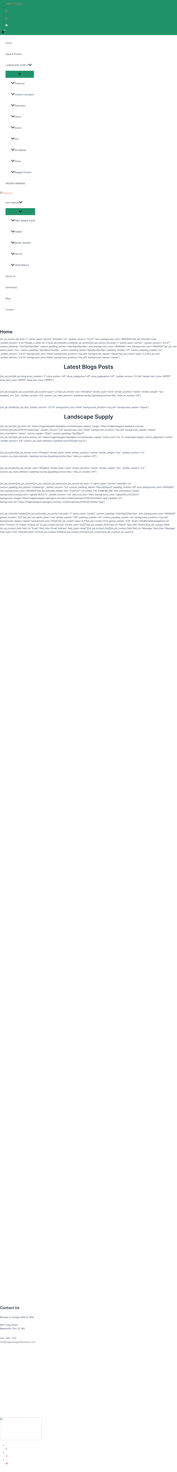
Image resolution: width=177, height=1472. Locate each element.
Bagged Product (23, 172)
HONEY (19, 231)
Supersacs (20, 105)
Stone (18, 161)
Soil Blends (20, 150)
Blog (8, 298)
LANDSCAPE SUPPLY (17, 65)
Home (9, 43)
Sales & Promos (14, 54)
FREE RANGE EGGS (25, 220)
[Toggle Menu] (20, 74)
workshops (11, 287)
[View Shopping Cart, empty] (3, 32)
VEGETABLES (22, 265)
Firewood (19, 83)
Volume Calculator (24, 94)
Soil (17, 139)
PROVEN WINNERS (15, 183)
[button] (30, 65)
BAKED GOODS (23, 242)
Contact (10, 309)
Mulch (18, 116)
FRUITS (18, 254)
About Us (10, 276)
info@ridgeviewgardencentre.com (17, 1342)
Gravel (18, 127)
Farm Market (12, 202)
